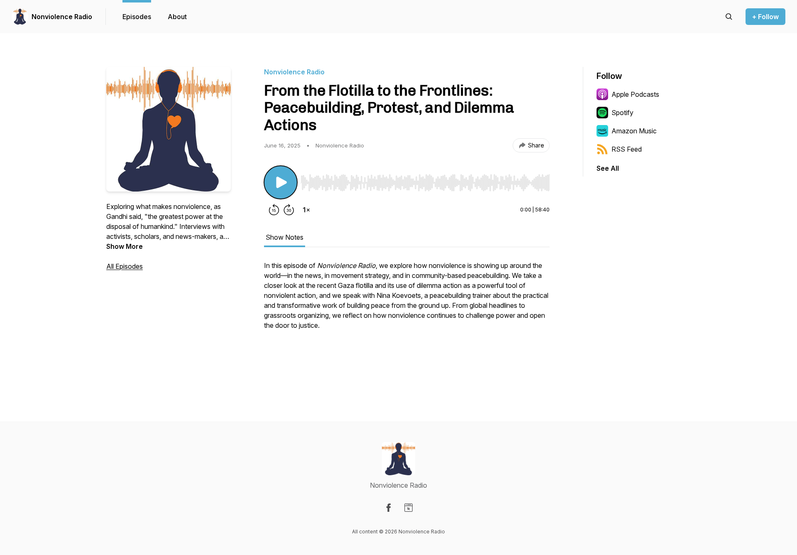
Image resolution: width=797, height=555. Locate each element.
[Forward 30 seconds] (289, 210)
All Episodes (124, 266)
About (177, 16)
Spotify (622, 112)
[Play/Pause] (280, 182)
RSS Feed (626, 149)
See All (608, 168)
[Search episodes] (729, 17)
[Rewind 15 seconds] (274, 210)
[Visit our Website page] (408, 507)
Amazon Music (634, 131)
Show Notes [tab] (284, 237)
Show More (124, 246)
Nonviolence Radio (62, 16)
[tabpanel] (407, 317)
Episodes (136, 16)
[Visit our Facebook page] (388, 507)
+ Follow (765, 16)
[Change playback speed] (306, 210)
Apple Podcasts (635, 94)
